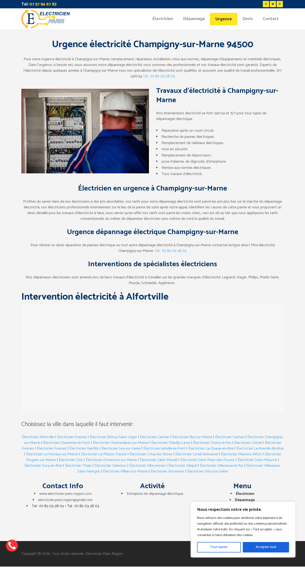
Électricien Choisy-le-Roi (212, 443)
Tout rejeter (219, 547)
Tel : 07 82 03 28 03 (159, 76)
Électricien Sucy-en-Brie (43, 465)
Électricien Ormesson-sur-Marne (111, 460)
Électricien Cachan (154, 437)
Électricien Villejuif (182, 465)
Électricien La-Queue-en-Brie (211, 448)
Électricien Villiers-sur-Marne (125, 471)
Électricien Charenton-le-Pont (66, 443)
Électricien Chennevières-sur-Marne (120, 443)
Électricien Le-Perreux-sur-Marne (52, 454)
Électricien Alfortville (38, 437)
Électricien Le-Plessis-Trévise (104, 454)
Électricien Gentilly (84, 448)
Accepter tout (266, 547)
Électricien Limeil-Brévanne (196, 454)
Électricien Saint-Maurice (257, 460)
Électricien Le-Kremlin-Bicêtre (260, 448)
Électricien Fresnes (72, 437)
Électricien (245, 494)
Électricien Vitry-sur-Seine (207, 471)
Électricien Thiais (78, 465)
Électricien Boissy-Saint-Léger (113, 437)
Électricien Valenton (110, 465)
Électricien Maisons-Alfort (241, 454)
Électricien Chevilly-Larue (170, 443)
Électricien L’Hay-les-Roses (151, 454)
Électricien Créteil (248, 443)
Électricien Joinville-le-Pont (164, 448)
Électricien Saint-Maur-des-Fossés (207, 460)
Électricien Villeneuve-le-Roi (221, 465)
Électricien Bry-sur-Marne (192, 437)
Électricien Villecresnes (147, 465)
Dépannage (245, 500)
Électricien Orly (71, 460)
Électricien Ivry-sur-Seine (121, 448)
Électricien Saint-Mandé (159, 460)
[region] (243, 529)
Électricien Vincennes (167, 471)
